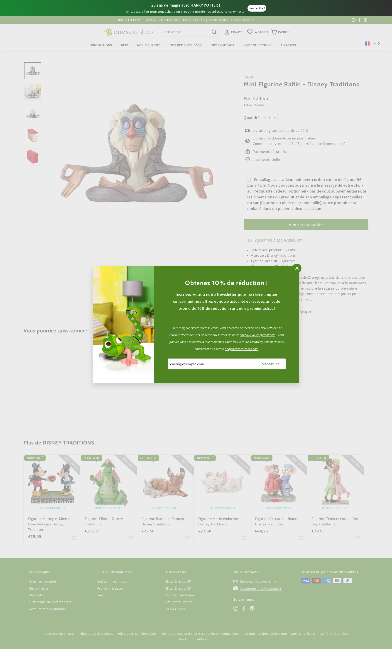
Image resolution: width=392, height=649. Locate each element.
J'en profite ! (257, 8)
